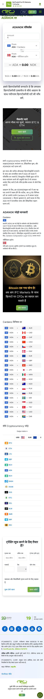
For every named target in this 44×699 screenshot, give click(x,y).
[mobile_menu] (40, 11)
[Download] (40, 4)
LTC (10, 454)
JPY (30, 370)
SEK (30, 398)
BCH (10, 465)
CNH (31, 342)
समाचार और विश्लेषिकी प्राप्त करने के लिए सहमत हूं (21, 580)
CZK (30, 347)
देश (18, 565)
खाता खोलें (32, 12)
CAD (30, 333)
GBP (30, 361)
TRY (30, 407)
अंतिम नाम (20, 553)
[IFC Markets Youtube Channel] (32, 629)
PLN (30, 388)
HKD (30, 365)
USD (30, 412)
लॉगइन (24, 12)
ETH (10, 448)
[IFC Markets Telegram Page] (39, 629)
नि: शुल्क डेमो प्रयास (22, 138)
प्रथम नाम (8, 553)
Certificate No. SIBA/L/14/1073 (15, 649)
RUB (30, 393)
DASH (11, 481)
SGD (30, 402)
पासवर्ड (7, 565)
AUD (30, 328)
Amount (10, 35)
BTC (10, 443)
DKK (30, 351)
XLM (10, 509)
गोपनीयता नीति (6, 674)
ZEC (10, 525)
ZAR (30, 416)
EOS (10, 492)
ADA (10, 470)
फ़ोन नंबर (32, 565)
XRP (10, 459)
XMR (10, 514)
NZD (30, 384)
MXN (31, 375)
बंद (22, 695)
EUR (30, 356)
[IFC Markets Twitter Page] (18, 629)
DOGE (11, 487)
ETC (10, 498)
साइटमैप (13, 667)
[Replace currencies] (22, 50)
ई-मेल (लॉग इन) (34, 553)
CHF (30, 337)
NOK (31, 379)
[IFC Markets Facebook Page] (5, 629)
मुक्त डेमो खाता (10, 589)
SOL (10, 503)
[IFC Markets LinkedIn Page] (25, 629)
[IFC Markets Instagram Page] (12, 629)
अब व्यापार (22, 308)
